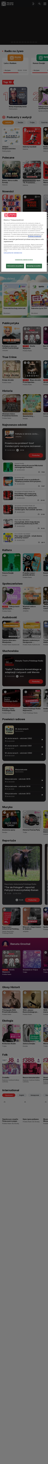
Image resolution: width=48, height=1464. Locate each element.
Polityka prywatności (34, 236)
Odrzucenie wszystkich (15, 266)
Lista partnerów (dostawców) (13, 253)
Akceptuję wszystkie (34, 266)
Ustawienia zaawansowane (24, 259)
